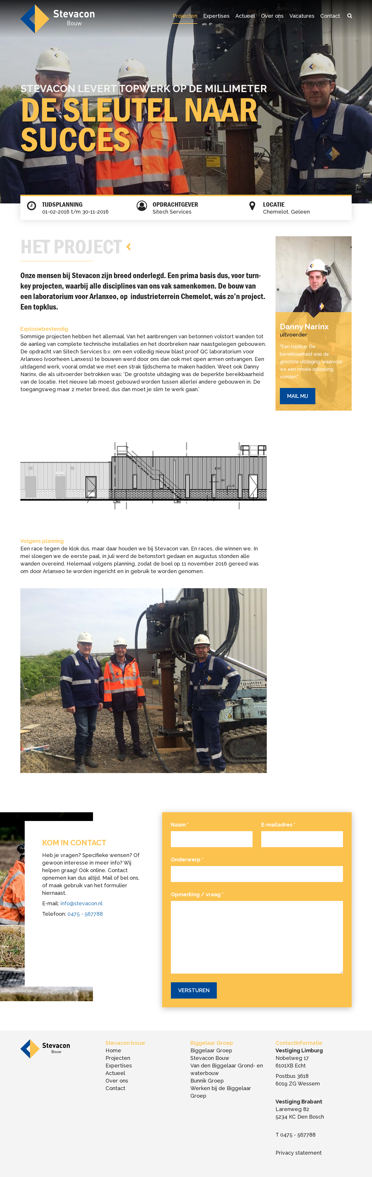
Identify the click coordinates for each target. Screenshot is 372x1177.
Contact (330, 16)
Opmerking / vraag (197, 894)
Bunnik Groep (207, 1081)
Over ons (272, 16)
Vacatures (301, 16)
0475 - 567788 (85, 914)
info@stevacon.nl (81, 903)
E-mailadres (278, 825)
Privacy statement (299, 1153)
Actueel (245, 16)
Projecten (185, 16)
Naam (180, 825)
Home (113, 1050)
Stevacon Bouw (209, 1058)
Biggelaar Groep (211, 1050)
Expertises (216, 16)
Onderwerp (187, 859)
